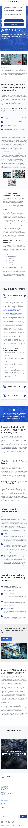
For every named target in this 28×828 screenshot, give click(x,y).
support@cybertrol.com (5, 800)
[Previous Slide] (3, 754)
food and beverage (18, 303)
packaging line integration (13, 310)
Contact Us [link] (6, 639)
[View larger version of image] (7, 175)
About (2, 804)
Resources (3, 808)
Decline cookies (14, 24)
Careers (2, 806)
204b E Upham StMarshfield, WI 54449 (4, 788)
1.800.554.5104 (3, 799)
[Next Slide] (25, 754)
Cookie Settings (3, 826)
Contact (2, 807)
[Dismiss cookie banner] (23, 5)
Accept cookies (14, 20)
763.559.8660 (3, 784)
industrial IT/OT (18, 121)
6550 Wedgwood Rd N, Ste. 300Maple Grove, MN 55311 (6, 782)
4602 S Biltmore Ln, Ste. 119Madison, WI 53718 (6, 794)
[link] (8, 777)
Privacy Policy (18, 12)
